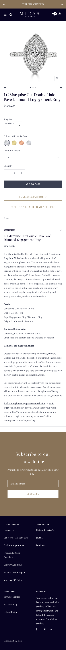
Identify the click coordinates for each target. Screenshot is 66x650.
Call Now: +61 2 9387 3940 (16, 537)
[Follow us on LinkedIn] (53, 629)
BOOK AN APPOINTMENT (33, 197)
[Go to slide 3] (35, 87)
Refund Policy (10, 612)
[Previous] (5, 87)
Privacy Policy (10, 604)
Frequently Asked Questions (12, 554)
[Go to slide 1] (30, 87)
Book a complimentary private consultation (24, 403)
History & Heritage (45, 530)
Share (6, 218)
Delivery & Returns (13, 564)
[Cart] (53, 14)
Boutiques (40, 545)
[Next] (61, 87)
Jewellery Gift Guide (13, 580)
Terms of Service (12, 596)
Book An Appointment (14, 545)
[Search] (11, 14)
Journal (39, 537)
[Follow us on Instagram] (46, 629)
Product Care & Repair (14, 572)
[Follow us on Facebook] (39, 629)
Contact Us (9, 530)
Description (10, 230)
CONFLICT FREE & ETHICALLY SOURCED (33, 207)
